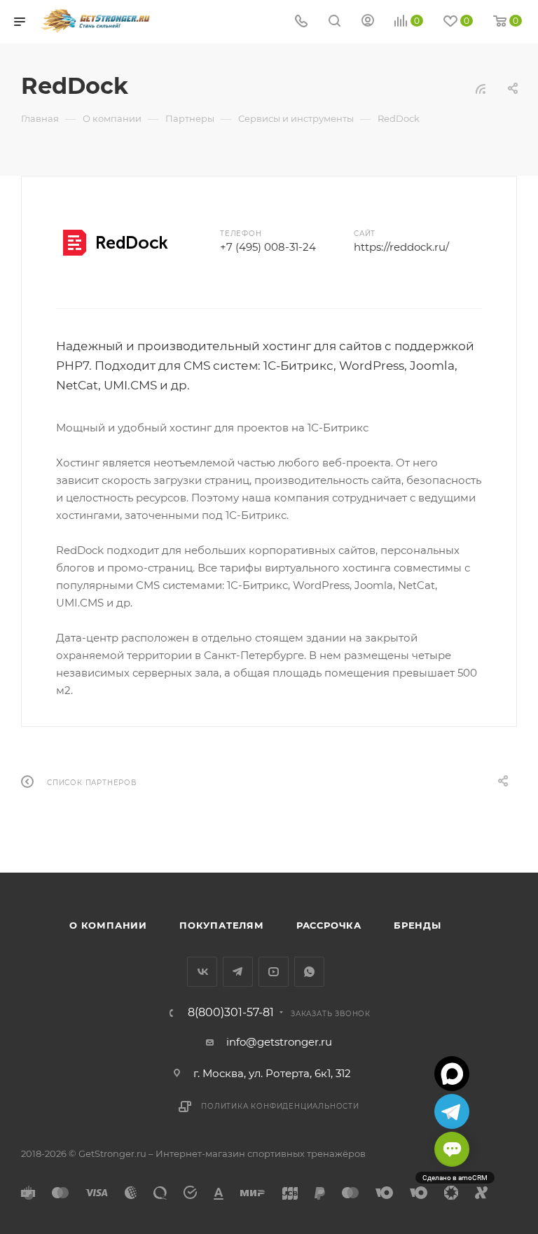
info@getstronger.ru (279, 1041)
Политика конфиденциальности (280, 1106)
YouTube (273, 972)
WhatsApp (309, 972)
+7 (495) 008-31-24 (268, 247)
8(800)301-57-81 (231, 1012)
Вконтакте (202, 972)
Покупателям (221, 925)
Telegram (238, 972)
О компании (108, 925)
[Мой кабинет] (367, 22)
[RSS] (480, 88)
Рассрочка (328, 925)
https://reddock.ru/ (401, 247)
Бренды (417, 925)
